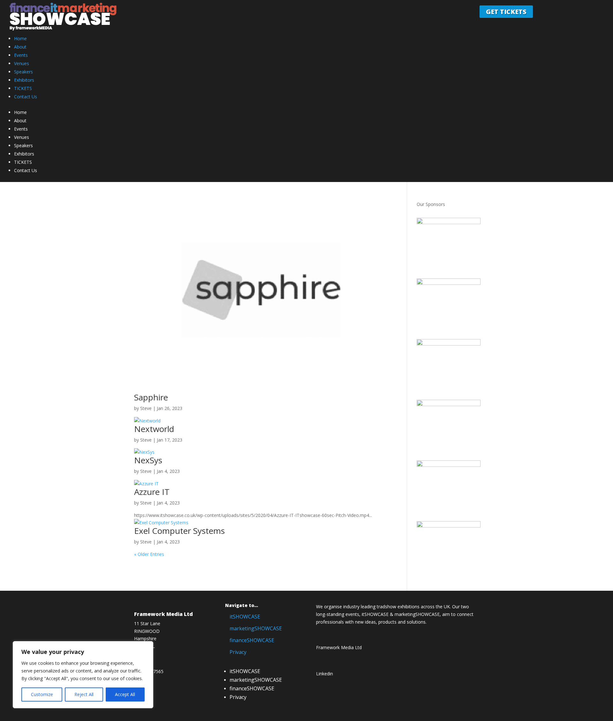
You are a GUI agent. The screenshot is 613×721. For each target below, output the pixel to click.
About (20, 47)
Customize (42, 694)
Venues (21, 63)
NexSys (148, 460)
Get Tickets (506, 11)
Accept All (125, 694)
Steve (146, 408)
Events (21, 55)
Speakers (23, 72)
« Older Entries (149, 554)
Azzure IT (152, 491)
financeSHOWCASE (252, 640)
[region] (83, 674)
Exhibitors (24, 80)
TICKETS (23, 88)
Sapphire (151, 397)
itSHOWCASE (245, 616)
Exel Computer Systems (179, 530)
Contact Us (25, 97)
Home (20, 38)
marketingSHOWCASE (256, 628)
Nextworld (154, 429)
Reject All (84, 694)
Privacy (238, 652)
